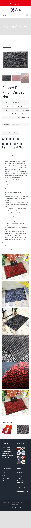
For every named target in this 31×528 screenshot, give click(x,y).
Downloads (6, 480)
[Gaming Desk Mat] (23, 448)
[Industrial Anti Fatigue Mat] (23, 462)
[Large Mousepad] (19, 448)
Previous (21, 41)
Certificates (6, 478)
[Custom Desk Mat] (19, 453)
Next (26, 41)
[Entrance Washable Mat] (19, 462)
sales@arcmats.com (22, 1)
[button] (3, 429)
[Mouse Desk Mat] (23, 453)
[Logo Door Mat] (23, 457)
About (4, 475)
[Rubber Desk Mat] (19, 457)
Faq (4, 472)
